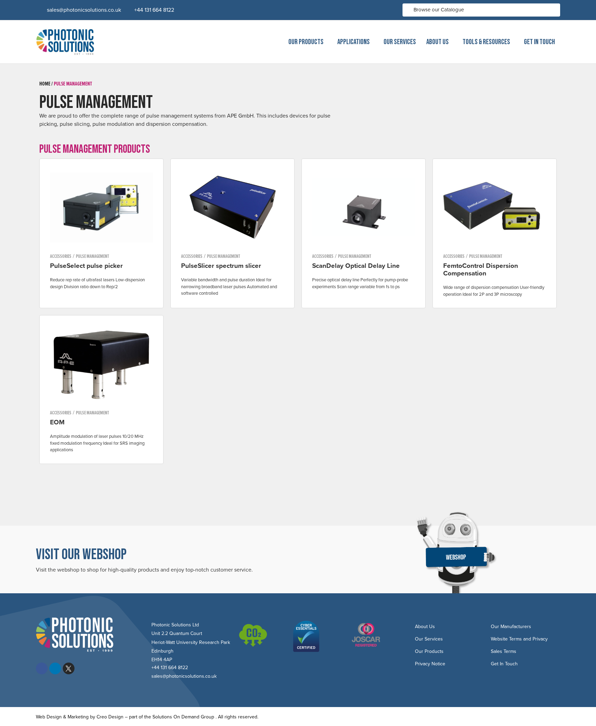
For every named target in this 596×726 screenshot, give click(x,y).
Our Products (306, 42)
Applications (353, 42)
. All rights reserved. (237, 716)
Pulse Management (73, 84)
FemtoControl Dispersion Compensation (480, 269)
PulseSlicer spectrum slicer (221, 266)
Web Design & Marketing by (66, 716)
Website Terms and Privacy (519, 639)
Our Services (400, 42)
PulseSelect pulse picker (86, 266)
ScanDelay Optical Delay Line (356, 266)
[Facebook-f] (42, 668)
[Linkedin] (55, 668)
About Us (437, 42)
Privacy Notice (430, 663)
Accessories (60, 256)
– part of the (137, 716)
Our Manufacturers (511, 626)
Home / (46, 84)
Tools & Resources (486, 42)
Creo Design (110, 716)
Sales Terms (503, 651)
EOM (57, 422)
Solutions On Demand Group (183, 716)
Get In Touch (539, 42)
